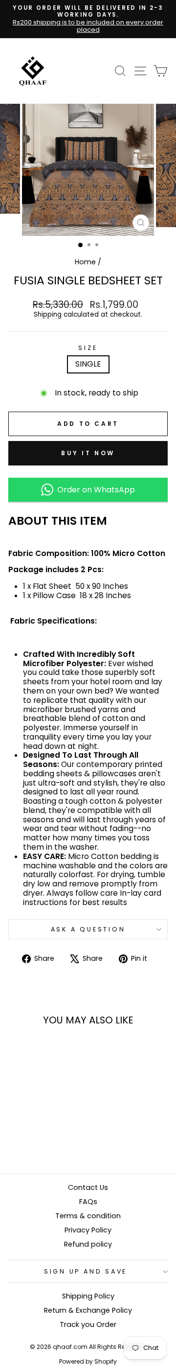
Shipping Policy (88, 1296)
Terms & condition (88, 1216)
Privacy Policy (88, 1230)
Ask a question (88, 929)
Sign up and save (85, 1271)
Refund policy (88, 1244)
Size (87, 347)
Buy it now (88, 453)
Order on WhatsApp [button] (94, 489)
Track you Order (88, 1324)
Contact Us (88, 1187)
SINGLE (88, 364)
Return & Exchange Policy (88, 1310)
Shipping (48, 315)
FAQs (88, 1202)
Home (85, 262)
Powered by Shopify (88, 1361)
